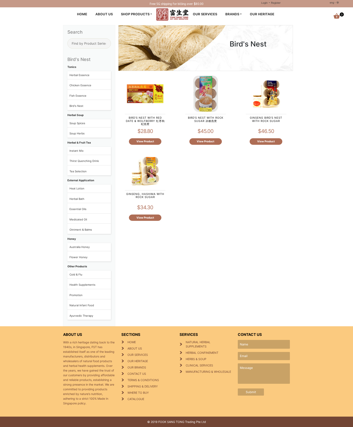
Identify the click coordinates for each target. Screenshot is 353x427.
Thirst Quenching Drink (84, 161)
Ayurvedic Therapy (81, 315)
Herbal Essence (79, 75)
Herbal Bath (76, 198)
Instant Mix (76, 150)
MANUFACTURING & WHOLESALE (208, 371)
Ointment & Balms (80, 229)
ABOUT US (104, 14)
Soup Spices (77, 123)
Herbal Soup (75, 115)
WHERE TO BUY (138, 392)
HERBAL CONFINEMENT (202, 352)
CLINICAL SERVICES (199, 365)
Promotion (76, 295)
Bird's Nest (76, 105)
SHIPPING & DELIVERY (142, 386)
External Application (80, 180)
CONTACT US (136, 373)
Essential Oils (77, 209)
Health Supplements (82, 284)
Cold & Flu (75, 274)
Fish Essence (77, 95)
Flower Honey (78, 257)
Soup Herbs (77, 133)
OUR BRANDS (136, 367)
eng (332, 2)
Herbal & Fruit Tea (79, 142)
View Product (145, 141)
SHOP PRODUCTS (135, 14)
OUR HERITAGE (262, 14)
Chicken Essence (80, 85)
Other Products (77, 266)
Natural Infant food (81, 305)
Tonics (71, 67)
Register (275, 2)
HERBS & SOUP (196, 359)
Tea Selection (78, 171)
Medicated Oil (78, 219)
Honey (71, 238)
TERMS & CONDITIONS (143, 380)
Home (82, 14)
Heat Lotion (76, 188)
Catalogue (135, 399)
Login (264, 2)
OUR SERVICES (205, 14)
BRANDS (232, 14)
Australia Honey (79, 247)
